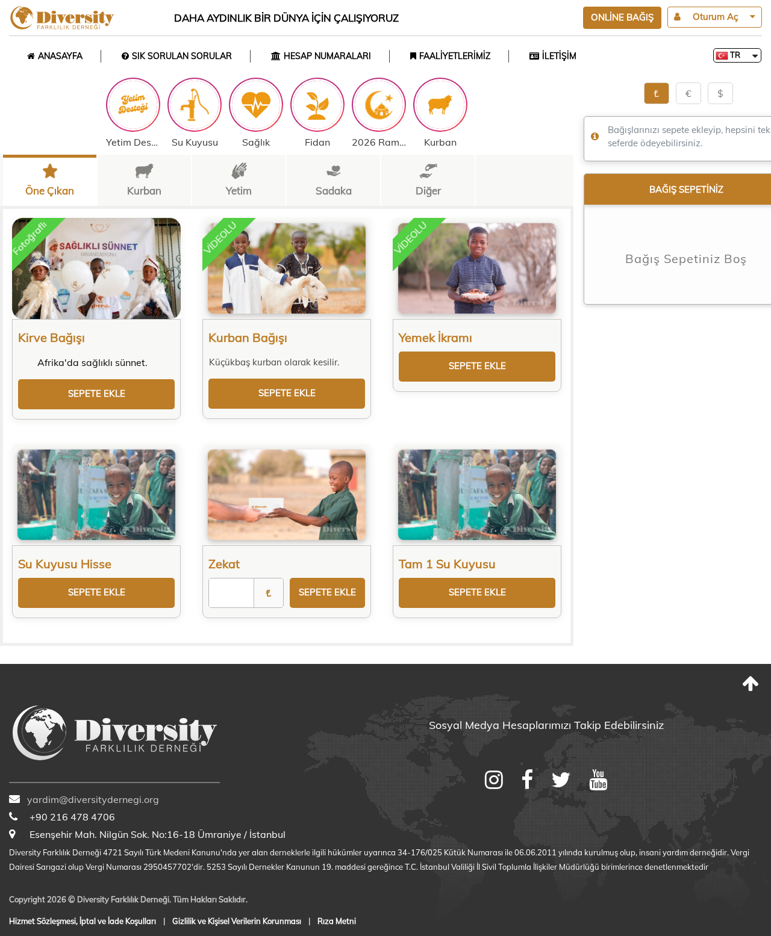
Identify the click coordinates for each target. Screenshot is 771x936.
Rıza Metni (336, 921)
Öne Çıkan (49, 190)
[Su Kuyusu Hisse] (96, 494)
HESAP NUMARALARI (327, 56)
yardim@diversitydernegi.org (93, 799)
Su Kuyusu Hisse (64, 563)
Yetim (239, 190)
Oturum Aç (715, 16)
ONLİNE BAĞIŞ (622, 17)
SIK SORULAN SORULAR (182, 56)
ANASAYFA (60, 56)
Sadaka (334, 190)
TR (734, 55)
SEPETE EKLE (96, 393)
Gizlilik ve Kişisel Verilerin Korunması (236, 921)
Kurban (144, 190)
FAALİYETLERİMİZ (454, 56)
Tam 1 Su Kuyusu (447, 563)
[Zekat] (286, 494)
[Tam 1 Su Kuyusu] (477, 494)
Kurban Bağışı (247, 337)
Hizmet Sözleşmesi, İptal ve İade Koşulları (82, 921)
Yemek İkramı (435, 337)
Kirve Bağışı (51, 337)
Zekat (224, 563)
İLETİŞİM (559, 56)
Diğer (428, 190)
